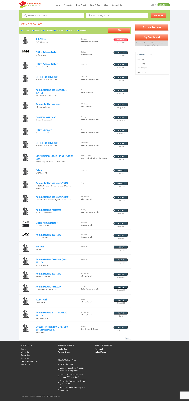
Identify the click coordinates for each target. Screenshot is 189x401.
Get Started (163, 5)
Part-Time (71, 30)
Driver (39, 170)
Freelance (38, 30)
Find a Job (95, 5)
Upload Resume (101, 352)
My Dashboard (152, 37)
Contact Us (117, 5)
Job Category (142, 68)
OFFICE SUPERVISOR (46, 77)
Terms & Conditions (29, 361)
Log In (153, 5)
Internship (60, 30)
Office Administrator (46, 52)
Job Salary (141, 63)
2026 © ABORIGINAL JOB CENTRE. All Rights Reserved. (40, 396)
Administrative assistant (48, 104)
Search (158, 15)
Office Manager (44, 130)
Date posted (141, 72)
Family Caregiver (67, 364)
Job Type (140, 59)
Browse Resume (152, 27)
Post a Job (81, 5)
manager (40, 246)
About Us (68, 5)
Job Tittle (41, 39)
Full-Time (49, 30)
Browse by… (141, 54)
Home (57, 5)
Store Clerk (41, 299)
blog (106, 5)
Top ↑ (128, 338)
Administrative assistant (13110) (52, 183)
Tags (151, 54)
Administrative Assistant (48, 210)
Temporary (83, 30)
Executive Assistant (46, 117)
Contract (27, 30)
